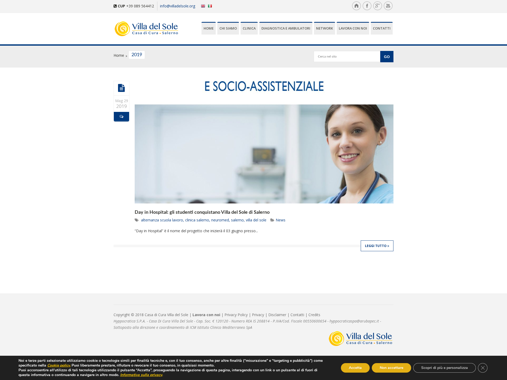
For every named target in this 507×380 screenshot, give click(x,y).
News (280, 219)
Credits (314, 314)
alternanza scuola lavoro (162, 219)
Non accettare (391, 367)
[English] (201, 5)
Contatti (382, 28)
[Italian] (211, 5)
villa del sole (256, 219)
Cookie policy (58, 365)
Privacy (258, 314)
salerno (237, 219)
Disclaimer (277, 314)
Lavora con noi (353, 28)
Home (209, 28)
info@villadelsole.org (177, 5)
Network (324, 28)
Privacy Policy (236, 314)
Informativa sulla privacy (141, 374)
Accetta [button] (355, 367)
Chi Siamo (228, 28)
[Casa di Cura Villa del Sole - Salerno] (144, 29)
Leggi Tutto (376, 246)
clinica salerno (197, 219)
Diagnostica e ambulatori (285, 28)
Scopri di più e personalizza (444, 367)
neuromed (220, 219)
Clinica (249, 28)
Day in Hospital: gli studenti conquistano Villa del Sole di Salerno (202, 212)
